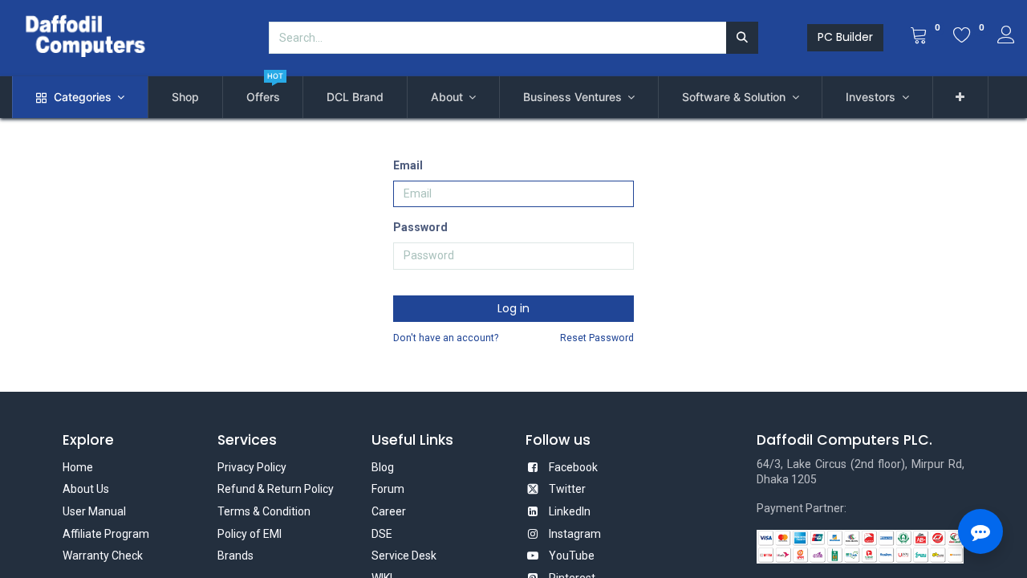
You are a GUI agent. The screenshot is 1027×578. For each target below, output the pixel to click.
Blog (382, 467)
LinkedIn (570, 511)
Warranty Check (103, 555)
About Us (86, 488)
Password (420, 227)
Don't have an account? (445, 338)
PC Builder (845, 37)
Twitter (567, 488)
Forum (387, 488)
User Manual (94, 511)
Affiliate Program (106, 533)
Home (78, 467)
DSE (381, 533)
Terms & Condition (264, 511)
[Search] (742, 38)
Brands (235, 555)
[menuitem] (185, 97)
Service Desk (403, 555)
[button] (960, 97)
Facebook (573, 467)
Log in (513, 308)
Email (408, 165)
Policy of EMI (249, 533)
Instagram (575, 533)
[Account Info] (1006, 37)
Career (388, 511)
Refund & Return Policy (275, 488)
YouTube (572, 555)
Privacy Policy (251, 467)
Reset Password (597, 338)
